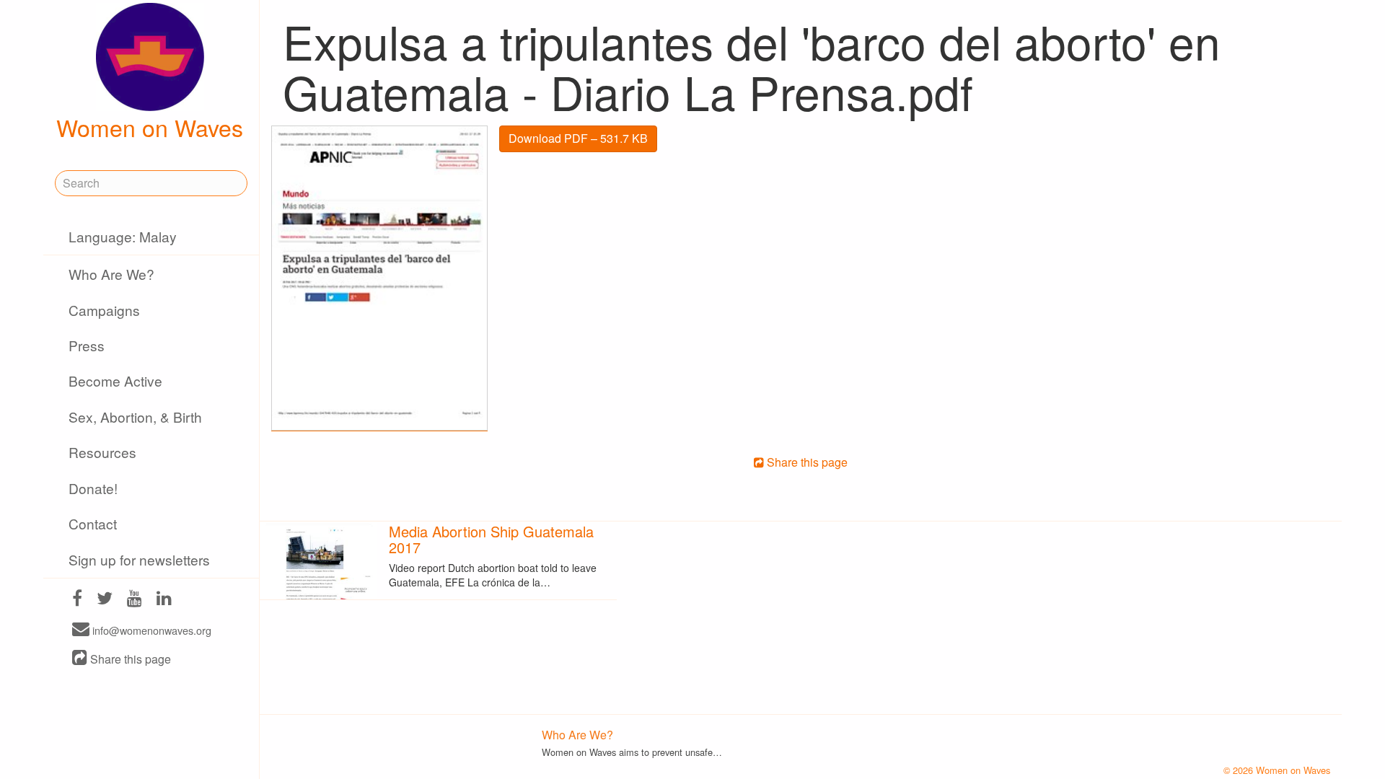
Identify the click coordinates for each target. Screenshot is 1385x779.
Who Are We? (111, 273)
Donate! (93, 488)
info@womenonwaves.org (150, 630)
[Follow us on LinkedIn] (164, 599)
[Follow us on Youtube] (134, 599)
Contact (93, 523)
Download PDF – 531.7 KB (578, 138)
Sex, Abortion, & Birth (135, 416)
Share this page (129, 659)
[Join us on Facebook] (77, 599)
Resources (102, 452)
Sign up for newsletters (139, 559)
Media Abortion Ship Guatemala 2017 (491, 539)
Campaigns (104, 310)
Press (87, 345)
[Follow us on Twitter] (104, 599)
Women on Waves (149, 127)
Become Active (115, 380)
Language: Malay (123, 236)
